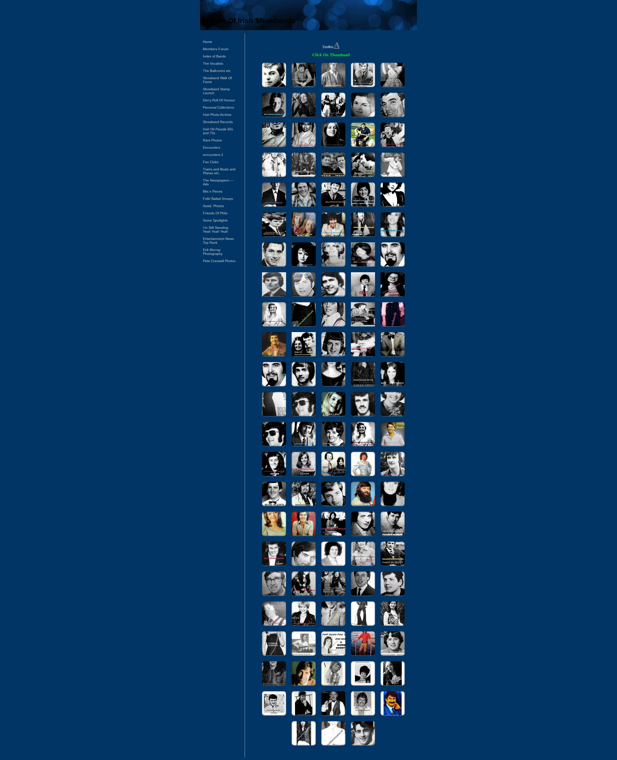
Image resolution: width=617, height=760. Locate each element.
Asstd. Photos (213, 206)
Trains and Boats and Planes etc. (219, 171)
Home (207, 42)
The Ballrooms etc (217, 71)
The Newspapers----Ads (218, 182)
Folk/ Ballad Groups (218, 199)
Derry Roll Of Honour (219, 100)
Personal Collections (218, 107)
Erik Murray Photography (212, 252)
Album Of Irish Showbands (249, 21)
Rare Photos (212, 140)
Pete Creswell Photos (219, 261)
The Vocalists (213, 63)
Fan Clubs (211, 162)
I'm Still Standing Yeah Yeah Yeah (215, 229)
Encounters (211, 147)
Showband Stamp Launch (216, 91)
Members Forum (215, 49)
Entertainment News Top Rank (218, 240)
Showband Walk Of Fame (217, 80)
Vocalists (328, 46)
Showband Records (218, 122)
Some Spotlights (215, 220)
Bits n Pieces (212, 191)
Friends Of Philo (215, 213)
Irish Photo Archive (217, 115)
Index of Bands (214, 56)
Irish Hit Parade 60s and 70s (218, 131)
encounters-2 (213, 155)
